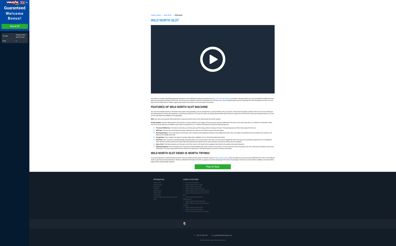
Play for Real (212, 166)
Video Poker (157, 193)
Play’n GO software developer (221, 98)
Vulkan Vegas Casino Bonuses (194, 189)
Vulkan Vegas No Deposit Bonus (195, 201)
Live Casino (157, 195)
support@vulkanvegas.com (223, 235)
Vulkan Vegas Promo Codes (194, 209)
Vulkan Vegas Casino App (193, 187)
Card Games (157, 191)
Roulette (156, 189)
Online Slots (157, 182)
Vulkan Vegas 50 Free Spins (194, 185)
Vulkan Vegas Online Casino (194, 207)
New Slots (156, 187)
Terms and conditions (192, 182)
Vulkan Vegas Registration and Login (197, 211)
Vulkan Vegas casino (221, 158)
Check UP (15, 26)
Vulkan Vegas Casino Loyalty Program (197, 191)
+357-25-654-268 (201, 235)
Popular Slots (157, 185)
